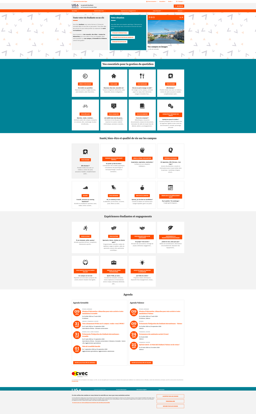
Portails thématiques (121, 389)
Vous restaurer (142, 84)
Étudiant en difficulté (119, 41)
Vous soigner (171, 84)
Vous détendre (113, 195)
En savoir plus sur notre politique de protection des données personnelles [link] (91, 402)
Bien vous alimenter (142, 195)
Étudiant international (119, 33)
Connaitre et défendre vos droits (171, 114)
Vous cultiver (114, 236)
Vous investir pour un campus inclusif (85, 271)
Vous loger (113, 84)
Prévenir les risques (171, 158)
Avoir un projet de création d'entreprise (142, 271)
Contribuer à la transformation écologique (170, 237)
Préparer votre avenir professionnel (114, 271)
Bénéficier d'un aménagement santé (171, 196)
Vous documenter (142, 114)
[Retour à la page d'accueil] (75, 6)
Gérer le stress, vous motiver (142, 158)
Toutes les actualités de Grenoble (85, 362)
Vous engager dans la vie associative (142, 237)
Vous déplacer (85, 114)
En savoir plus (75, 381)
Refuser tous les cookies (170, 406)
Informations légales (141, 389)
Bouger (85, 195)
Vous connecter (114, 114)
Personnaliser (170, 401)
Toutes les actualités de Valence (141, 362)
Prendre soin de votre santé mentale (113, 158)
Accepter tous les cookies (170, 396)
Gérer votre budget (85, 84)
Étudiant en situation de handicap (122, 37)
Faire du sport (85, 236)
